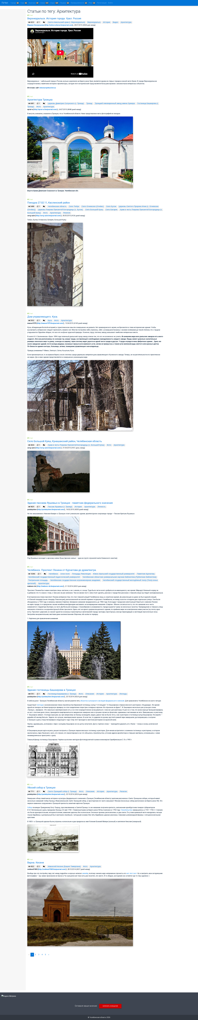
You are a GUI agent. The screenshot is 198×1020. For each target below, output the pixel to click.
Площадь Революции (81, 574)
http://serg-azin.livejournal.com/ (48, 216)
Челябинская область (57, 206)
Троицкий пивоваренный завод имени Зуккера (115, 103)
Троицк (89, 103)
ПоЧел (5, 3)
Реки (92, 3)
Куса (50, 320)
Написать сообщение (110, 1006)
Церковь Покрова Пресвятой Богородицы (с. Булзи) (60, 210)
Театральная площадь (38, 580)
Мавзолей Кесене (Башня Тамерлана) (64, 866)
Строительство (126, 810)
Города (14, 3)
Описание (89, 694)
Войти (110, 3)
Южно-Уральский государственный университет (113, 574)
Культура (33, 3)
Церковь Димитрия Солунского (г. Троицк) (66, 103)
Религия (66, 213)
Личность (101, 507)
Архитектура (126, 22)
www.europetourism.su (47, 88)
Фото (38, 107)
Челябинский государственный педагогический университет (54, 577)
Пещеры (64, 3)
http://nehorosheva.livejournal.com (58, 25)
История (106, 22)
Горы (24, 3)
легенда (40, 705)
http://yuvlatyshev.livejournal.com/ (51, 509)
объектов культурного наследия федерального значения (102, 701)
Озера (44, 3)
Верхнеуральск (94, 22)
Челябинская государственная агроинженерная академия (75, 580)
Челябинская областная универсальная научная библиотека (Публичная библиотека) (119, 577)
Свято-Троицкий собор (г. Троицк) (62, 791)
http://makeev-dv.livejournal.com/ (50, 586)
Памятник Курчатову (146, 574)
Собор (29, 807)
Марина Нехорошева (35, 25)
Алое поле (65, 574)
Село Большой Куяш (94, 210)
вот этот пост (132, 873)
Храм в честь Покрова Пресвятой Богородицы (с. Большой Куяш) (76, 445)
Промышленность (79, 3)
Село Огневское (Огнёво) (93, 206)
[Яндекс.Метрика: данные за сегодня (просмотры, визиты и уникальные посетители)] (9, 996)
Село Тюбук (74, 206)
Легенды (123, 694)
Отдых (54, 3)
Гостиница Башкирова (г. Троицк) (62, 694)
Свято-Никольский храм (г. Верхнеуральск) (66, 22)
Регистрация (102, 3)
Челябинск (53, 574)
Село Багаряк (111, 210)
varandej (85, 873)
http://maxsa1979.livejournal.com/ (50, 323)
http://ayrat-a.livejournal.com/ (45, 109)
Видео (115, 22)
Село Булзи (111, 206)
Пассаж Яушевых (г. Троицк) (60, 507)
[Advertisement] (95, 972)
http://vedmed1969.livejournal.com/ (52, 869)
